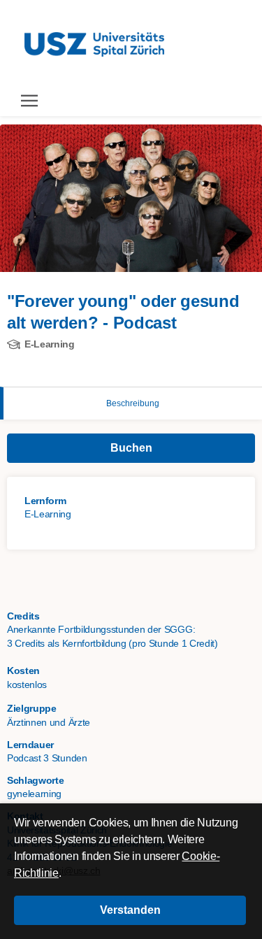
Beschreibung (132, 403)
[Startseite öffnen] (94, 42)
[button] (130, 910)
